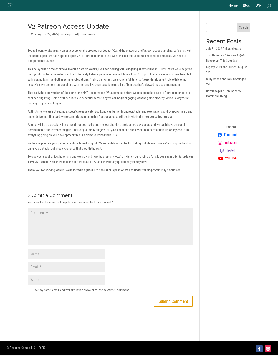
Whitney (36, 34)
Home (233, 5)
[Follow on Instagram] (268, 348)
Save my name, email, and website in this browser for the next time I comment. (81, 290)
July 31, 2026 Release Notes (223, 48)
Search (243, 27)
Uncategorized (69, 34)
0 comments (87, 34)
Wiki (259, 5)
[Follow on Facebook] (259, 348)
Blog (246, 5)
